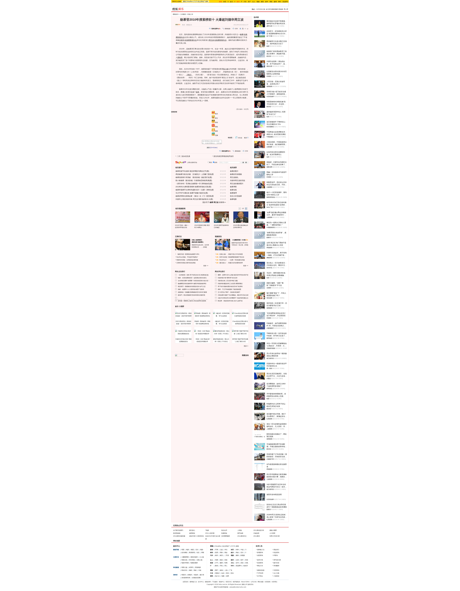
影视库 (190, 575)
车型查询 (276, 570)
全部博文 (274, 582)
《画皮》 (189, 75)
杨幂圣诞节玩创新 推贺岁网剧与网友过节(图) (192, 171)
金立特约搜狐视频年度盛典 (274, 9)
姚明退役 (192, 533)
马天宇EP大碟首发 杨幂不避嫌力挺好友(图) (192, 193)
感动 (216, 122)
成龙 (197, 92)
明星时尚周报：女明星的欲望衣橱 (187, 260)
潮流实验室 (194, 557)
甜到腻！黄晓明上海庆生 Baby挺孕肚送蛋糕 (192, 301)
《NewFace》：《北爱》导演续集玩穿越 (231, 260)
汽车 (245, 2)
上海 (226, 570)
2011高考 (256, 536)
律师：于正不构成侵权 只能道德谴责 (229, 289)
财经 (211, 552)
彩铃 (227, 573)
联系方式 (229, 582)
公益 (221, 549)
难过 (216, 118)
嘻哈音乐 (184, 570)
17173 (195, 1)
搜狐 (184, 1)
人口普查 (272, 533)
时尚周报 (192, 560)
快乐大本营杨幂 (236, 196)
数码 (216, 566)
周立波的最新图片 (236, 184)
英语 (246, 560)
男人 (225, 566)
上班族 (239, 530)
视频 (258, 2)
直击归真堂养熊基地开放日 (223, 156)
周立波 (211, 40)
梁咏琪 (179, 57)
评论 (225, 549)
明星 (182, 549)
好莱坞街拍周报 (190, 263)
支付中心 (201, 582)
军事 (216, 549)
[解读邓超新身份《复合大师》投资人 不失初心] (221, 332)
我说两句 (285, 2)
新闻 (211, 549)
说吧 (227, 576)
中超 (242, 549)
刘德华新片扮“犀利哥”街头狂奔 (227, 278)
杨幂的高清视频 (236, 174)
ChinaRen (189, 1)
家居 (221, 555)
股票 (216, 552)
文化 (232, 563)
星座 (225, 560)
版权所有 (250, 584)
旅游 (211, 563)
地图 (222, 576)
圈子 (216, 570)
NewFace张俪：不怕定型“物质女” (187, 257)
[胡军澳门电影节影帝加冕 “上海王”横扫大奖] (240, 332)
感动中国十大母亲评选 (196, 536)
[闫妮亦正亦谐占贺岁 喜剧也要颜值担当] (183, 332)
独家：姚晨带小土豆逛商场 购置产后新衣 (191, 289)
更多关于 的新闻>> (214, 202)
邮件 (266, 2)
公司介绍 (253, 582)
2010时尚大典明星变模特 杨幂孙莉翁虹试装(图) (193, 187)
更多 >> (205, 266)
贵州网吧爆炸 (225, 536)
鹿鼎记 (217, 573)
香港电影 (198, 567)
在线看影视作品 (190, 40)
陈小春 (225, 69)
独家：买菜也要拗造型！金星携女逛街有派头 (192, 278)
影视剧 (243, 555)
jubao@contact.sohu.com (238, 587)
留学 (242, 560)
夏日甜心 (192, 530)
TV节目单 (260, 573)
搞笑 (216, 131)
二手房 (226, 555)
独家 (190, 570)
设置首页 (185, 582)
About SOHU (245, 582)
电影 (187, 549)
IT (241, 2)
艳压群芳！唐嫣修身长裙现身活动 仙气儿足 (192, 286)
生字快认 (260, 576)
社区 (198, 552)
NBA (237, 549)
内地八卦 (190, 14)
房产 (249, 2)
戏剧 (201, 549)
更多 (245, 138)
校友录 (245, 566)
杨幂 (241, 34)
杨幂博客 (233, 187)
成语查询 (260, 555)
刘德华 (181, 40)
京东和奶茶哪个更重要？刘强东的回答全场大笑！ (194, 281)
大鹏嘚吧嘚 (185, 557)
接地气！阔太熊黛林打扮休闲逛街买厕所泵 (191, 295)
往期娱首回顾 (196, 578)
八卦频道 (183, 14)
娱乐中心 (176, 546)
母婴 (216, 560)
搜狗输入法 (260, 549)
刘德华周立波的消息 (237, 180)
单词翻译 (276, 566)
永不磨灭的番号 (178, 530)
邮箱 (221, 570)
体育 (224, 2)
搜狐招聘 (208, 582)
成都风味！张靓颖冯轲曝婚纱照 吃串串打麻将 (192, 292)
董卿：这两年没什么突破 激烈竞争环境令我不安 (233, 275)
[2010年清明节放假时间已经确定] (221, 217)
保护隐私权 (236, 582)
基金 (225, 552)
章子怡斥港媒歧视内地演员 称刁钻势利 (230, 286)
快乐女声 (224, 530)
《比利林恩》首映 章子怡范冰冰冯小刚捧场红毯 (193, 275)
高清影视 (192, 552)
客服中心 (222, 582)
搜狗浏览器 (260, 570)
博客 (271, 2)
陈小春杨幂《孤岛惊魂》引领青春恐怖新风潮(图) (194, 180)
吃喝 (225, 563)
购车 (216, 555)
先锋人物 (199, 560)
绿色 (246, 563)
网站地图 (260, 582)
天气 (216, 563)
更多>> (246, 346)
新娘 (221, 560)
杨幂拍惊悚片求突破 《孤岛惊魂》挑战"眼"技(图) (194, 177)
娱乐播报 (184, 552)
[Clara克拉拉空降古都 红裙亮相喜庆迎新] (240, 314)
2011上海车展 (209, 533)
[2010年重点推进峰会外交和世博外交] (240, 217)
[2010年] (182, 217)
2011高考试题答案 (179, 536)
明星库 (183, 575)
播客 (262, 2)
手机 (221, 566)
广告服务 (215, 582)
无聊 (216, 135)
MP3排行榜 (277, 560)
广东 (230, 570)
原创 (242, 563)
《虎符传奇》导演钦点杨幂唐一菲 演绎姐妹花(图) (194, 184)
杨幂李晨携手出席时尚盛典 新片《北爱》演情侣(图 (195, 190)
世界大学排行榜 (275, 536)
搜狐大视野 (273, 530)
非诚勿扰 (256, 533)
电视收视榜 (194, 563)
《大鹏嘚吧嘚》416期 (239, 240)
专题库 (196, 575)
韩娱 (195, 570)
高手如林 (240, 533)
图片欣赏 (276, 563)
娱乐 (231, 2)
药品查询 (276, 552)
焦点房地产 (201, 1)
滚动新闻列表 (185, 578)
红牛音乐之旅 (260, 9)
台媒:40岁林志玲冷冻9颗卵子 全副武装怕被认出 (233, 298)
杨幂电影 (233, 199)
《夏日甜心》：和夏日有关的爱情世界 (230, 263)
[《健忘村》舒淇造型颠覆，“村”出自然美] (221, 314)
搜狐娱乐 (175, 14)
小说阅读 (276, 576)
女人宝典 (276, 573)
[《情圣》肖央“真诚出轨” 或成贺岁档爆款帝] (202, 332)
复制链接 (227, 28)
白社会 (240, 138)
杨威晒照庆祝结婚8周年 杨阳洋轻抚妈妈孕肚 (192, 283)
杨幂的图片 (234, 171)
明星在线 (184, 560)
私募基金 (224, 533)
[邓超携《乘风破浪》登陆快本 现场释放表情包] (202, 314)
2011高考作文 (242, 536)
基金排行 (276, 549)
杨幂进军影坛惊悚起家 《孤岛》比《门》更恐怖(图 (195, 196)
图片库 (202, 575)
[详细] (205, 247)
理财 (221, 552)
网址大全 (260, 566)
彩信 (232, 573)
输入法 (217, 576)
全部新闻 (267, 582)
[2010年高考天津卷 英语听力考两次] (201, 217)
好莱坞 (191, 567)
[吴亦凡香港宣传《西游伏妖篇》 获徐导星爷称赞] (183, 314)
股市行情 (260, 560)
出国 (237, 560)
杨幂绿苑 (233, 190)
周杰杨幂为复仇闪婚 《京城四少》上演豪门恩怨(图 (195, 174)
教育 (232, 560)
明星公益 (184, 567)
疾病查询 (260, 563)
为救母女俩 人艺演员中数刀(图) (228, 281)
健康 (221, 563)
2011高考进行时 (258, 530)
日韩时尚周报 (180, 263)
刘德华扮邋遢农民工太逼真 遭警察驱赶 (230, 283)
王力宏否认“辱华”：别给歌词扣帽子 (229, 292)
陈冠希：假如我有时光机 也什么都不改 (230, 301)
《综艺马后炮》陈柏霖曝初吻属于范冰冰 (231, 257)
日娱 (199, 570)
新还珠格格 (176, 533)
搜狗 (206, 1)
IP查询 (275, 555)
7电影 (207, 530)
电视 (192, 549)
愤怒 (216, 127)
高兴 (216, 114)
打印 (236, 28)
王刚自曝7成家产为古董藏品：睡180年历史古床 (233, 295)
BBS (279, 2)
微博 (275, 2)
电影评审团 (185, 563)
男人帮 (286, 9)
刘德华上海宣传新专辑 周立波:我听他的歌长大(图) (194, 199)
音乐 (197, 549)
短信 (222, 573)
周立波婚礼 (234, 177)
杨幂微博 (233, 193)
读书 (237, 563)
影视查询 (260, 552)
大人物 (201, 557)
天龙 (211, 573)
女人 (253, 2)
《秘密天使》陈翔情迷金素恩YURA (187, 254)
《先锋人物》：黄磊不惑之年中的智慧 (230, 254)
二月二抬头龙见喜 (183, 156)
